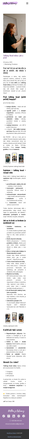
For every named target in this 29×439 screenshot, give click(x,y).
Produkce (14, 64)
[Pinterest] (9, 416)
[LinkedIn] (14, 416)
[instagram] (19, 416)
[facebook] (24, 416)
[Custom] (4, 416)
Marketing (8, 64)
